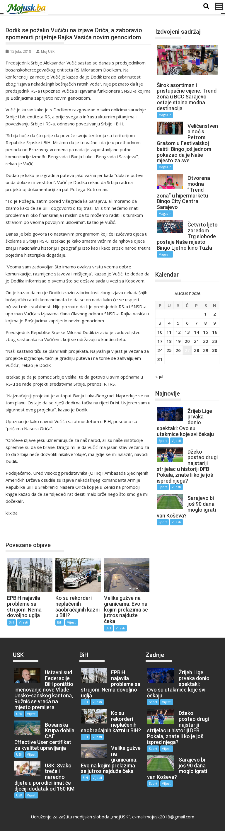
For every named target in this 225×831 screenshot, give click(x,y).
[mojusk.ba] (27, 9)
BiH (16, 524)
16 (214, 332)
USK (19, 713)
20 (187, 341)
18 (169, 341)
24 (160, 350)
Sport (162, 440)
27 (187, 350)
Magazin (164, 115)
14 (196, 332)
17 (160, 341)
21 (196, 341)
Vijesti (23, 622)
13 (187, 332)
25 (169, 350)
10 (160, 332)
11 (169, 332)
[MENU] (219, 6)
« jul (159, 376)
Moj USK (47, 51)
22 (205, 341)
